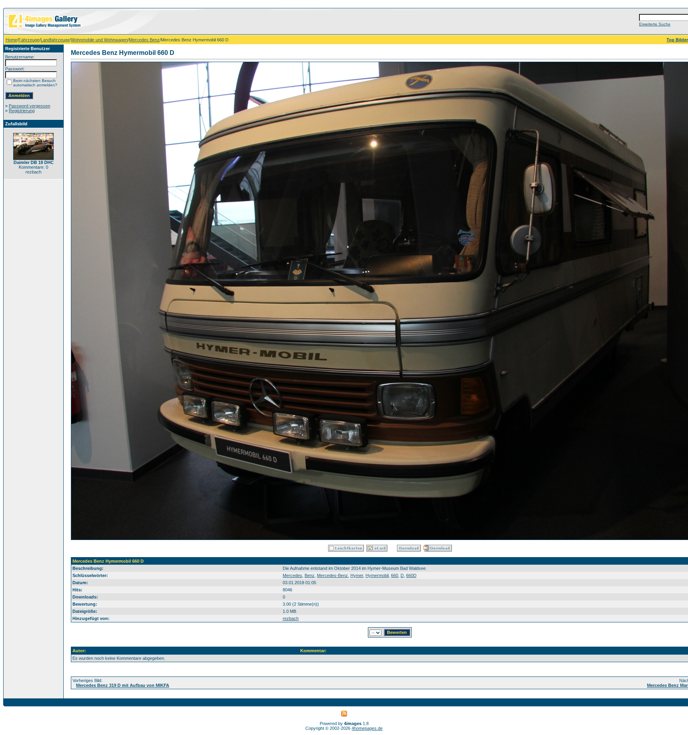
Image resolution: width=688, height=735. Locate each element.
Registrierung (22, 110)
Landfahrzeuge (55, 39)
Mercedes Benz (144, 39)
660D (411, 575)
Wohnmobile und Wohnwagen (99, 39)
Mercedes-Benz (332, 575)
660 (394, 575)
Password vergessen (29, 105)
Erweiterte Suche (654, 24)
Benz (310, 575)
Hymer (356, 575)
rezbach (291, 618)
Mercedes (292, 575)
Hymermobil (377, 575)
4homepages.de (367, 728)
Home (11, 39)
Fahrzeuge (28, 39)
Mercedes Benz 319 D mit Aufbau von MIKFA (122, 685)
